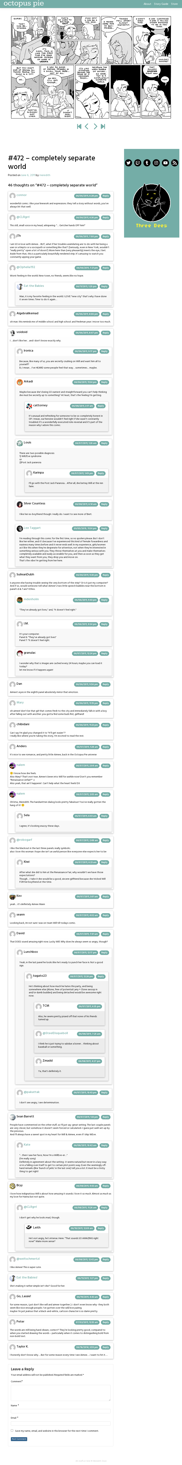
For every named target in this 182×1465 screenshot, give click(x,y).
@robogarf (24, 840)
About (147, 4)
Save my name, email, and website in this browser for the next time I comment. (57, 1431)
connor (22, 195)
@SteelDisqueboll (55, 1033)
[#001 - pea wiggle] (79, 127)
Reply (106, 196)
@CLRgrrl (23, 217)
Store (174, 4)
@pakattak (32, 1092)
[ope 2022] (103, 127)
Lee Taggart (32, 528)
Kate (27, 1144)
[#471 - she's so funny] (87, 127)
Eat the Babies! (27, 1277)
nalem (21, 765)
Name (14, 1406)
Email (13, 1418)
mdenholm (31, 599)
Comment (16, 1381)
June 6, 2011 (28, 175)
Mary (20, 702)
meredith (44, 175)
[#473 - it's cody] (91, 67)
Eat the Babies (34, 286)
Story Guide (161, 4)
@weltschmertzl (28, 1258)
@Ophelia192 (26, 267)
